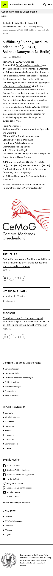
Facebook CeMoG (14, 465)
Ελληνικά (8, 530)
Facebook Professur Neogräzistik (20, 474)
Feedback (9, 525)
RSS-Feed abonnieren (14, 521)
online (14, 184)
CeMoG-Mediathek (12, 373)
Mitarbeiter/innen (12, 417)
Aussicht (31, 23)
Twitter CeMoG (13, 479)
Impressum (9, 435)
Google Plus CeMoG (15, 483)
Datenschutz (10, 439)
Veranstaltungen (12, 368)
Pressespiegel (10, 391)
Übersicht (10, 300)
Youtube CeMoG (13, 492)
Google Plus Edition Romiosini (19, 487)
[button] (5, 278)
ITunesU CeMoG (13, 496)
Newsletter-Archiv (12, 395)
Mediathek (9, 421)
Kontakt (8, 430)
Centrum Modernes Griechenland (19, 11)
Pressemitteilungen (13, 386)
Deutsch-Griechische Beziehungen (19, 377)
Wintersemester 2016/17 (13, 26)
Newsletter (9, 426)
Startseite (7, 23)
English (8, 534)
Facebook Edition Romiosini (18, 470)
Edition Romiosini (12, 382)
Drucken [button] (8, 516)
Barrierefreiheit (11, 443)
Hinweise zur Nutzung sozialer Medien (16, 502)
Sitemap (8, 448)
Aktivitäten (19, 23)
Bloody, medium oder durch (29, 65)
